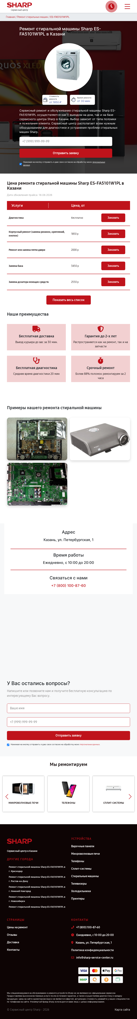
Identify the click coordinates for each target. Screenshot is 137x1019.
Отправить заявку (66, 153)
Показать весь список (69, 300)
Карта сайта (122, 1009)
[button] (6, 797)
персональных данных (90, 744)
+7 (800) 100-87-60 (68, 585)
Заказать (113, 217)
